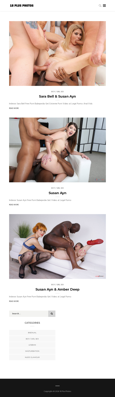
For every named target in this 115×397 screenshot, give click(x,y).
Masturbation (32, 351)
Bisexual (32, 333)
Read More (14, 108)
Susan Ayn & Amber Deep (57, 289)
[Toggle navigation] (104, 5)
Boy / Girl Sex (57, 91)
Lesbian (32, 345)
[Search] (100, 5)
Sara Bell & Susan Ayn (57, 96)
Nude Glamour (32, 357)
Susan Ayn (57, 193)
